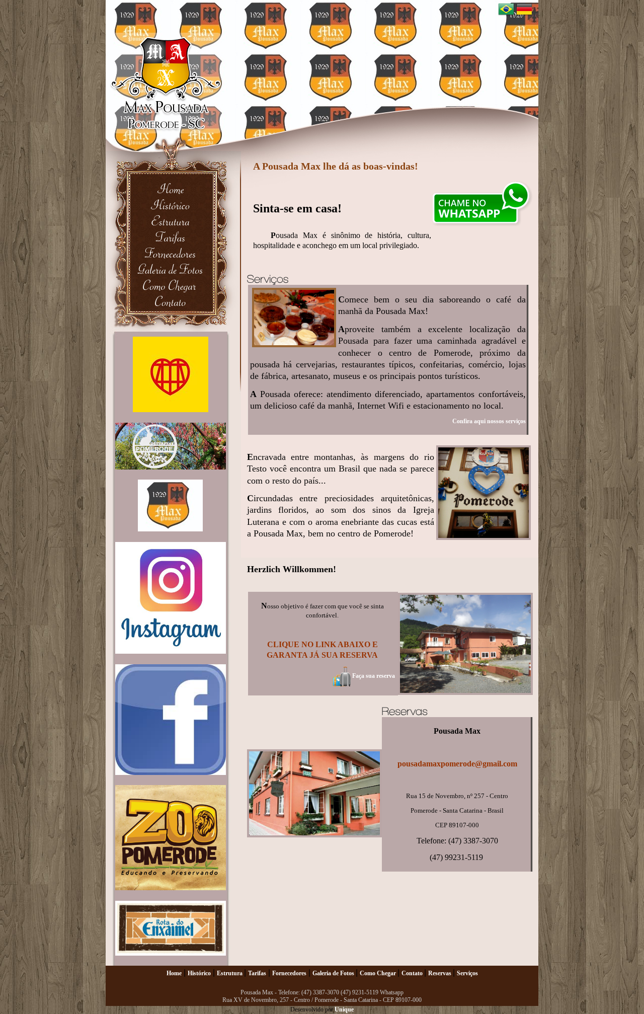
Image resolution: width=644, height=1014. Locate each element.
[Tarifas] (170, 236)
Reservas (440, 973)
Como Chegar (378, 973)
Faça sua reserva (373, 675)
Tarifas (257, 973)
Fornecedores (289, 973)
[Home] (170, 188)
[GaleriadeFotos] (170, 269)
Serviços (467, 973)
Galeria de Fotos (334, 973)
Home (174, 973)
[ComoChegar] (170, 285)
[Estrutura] (170, 220)
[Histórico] (170, 204)
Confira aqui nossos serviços (489, 421)
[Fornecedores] (170, 253)
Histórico (199, 973)
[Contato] (170, 301)
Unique (344, 1009)
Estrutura (230, 973)
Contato (412, 973)
